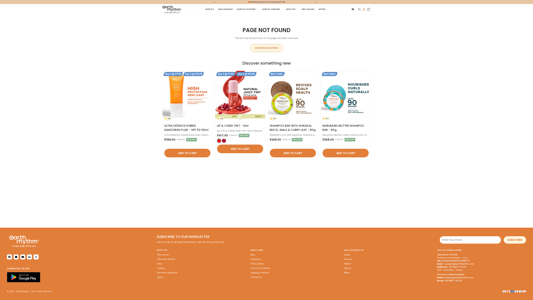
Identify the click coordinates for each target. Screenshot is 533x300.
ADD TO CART (187, 153)
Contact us (256, 277)
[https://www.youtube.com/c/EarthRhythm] (22, 256)
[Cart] (369, 9)
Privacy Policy (257, 263)
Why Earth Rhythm (166, 259)
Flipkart (347, 263)
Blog (253, 254)
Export (160, 277)
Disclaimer (256, 259)
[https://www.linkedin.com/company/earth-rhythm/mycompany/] (29, 256)
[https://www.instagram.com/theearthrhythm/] (16, 256)
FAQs (159, 263)
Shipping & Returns (260, 272)
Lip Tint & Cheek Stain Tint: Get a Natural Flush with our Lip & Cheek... (255, 130)
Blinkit (347, 272)
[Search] (359, 9)
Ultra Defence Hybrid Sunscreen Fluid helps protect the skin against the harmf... (209, 135)
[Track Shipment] (353, 9)
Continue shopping (266, 48)
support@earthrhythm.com (459, 263)
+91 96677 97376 (457, 267)
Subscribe (514, 240)
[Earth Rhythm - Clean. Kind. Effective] (38, 241)
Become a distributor (167, 272)
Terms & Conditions (260, 268)
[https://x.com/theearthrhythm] (36, 256)
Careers (161, 268)
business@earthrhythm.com (458, 277)
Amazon (348, 259)
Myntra (347, 268)
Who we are (163, 254)
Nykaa (347, 254)
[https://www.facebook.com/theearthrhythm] (9, 256)
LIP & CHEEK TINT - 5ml (232, 126)
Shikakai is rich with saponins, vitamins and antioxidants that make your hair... (313, 135)
